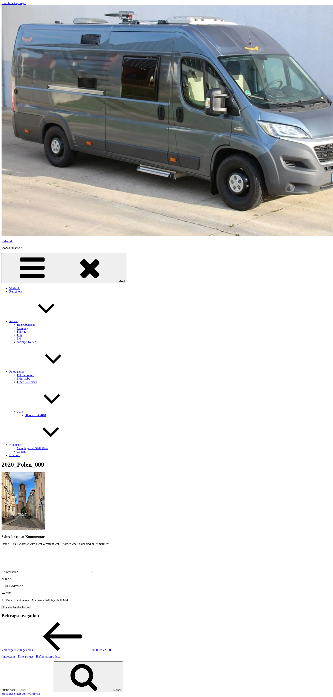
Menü (122, 281)
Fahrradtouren (25, 375)
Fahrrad (21, 331)
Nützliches (15, 444)
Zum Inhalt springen (14, 3)
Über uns (14, 455)
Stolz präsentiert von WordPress (21, 693)
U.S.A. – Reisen (27, 382)
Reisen (13, 321)
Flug (20, 335)
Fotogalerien (16, 371)
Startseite (14, 288)
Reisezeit (7, 241)
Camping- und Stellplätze (32, 448)
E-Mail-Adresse (12, 585)
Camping (22, 328)
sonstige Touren (26, 342)
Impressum (8, 656)
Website (6, 593)
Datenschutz (25, 656)
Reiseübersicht (26, 324)
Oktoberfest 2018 (35, 415)
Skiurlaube (23, 378)
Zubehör (22, 451)
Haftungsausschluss (48, 656)
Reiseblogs (16, 291)
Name (6, 578)
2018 (20, 411)
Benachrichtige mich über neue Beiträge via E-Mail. (37, 600)
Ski (19, 338)
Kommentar (10, 572)
